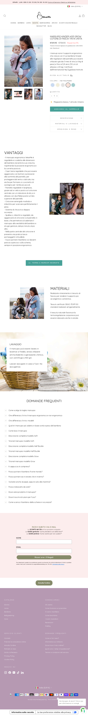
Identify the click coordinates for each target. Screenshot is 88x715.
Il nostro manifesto (52, 612)
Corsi (6, 619)
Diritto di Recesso (10, 652)
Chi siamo (48, 605)
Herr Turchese (73, 85)
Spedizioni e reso (66, 129)
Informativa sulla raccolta (23, 712)
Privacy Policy (9, 656)
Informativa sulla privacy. (58, 564)
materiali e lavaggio (66, 123)
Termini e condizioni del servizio (57, 652)
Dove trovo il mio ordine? (54, 645)
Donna (13, 23)
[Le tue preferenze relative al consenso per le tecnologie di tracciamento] (84, 711)
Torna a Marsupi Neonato (45, 263)
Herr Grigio (63, 85)
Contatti (7, 638)
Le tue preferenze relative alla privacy (54, 712)
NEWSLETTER (41, 26)
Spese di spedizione (67, 46)
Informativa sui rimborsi (54, 642)
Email (18, 547)
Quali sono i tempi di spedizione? (57, 649)
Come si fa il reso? (52, 638)
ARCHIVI (54, 23)
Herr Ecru (58, 85)
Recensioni (49, 622)
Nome (18, 538)
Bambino (21, 23)
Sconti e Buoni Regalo (68, 23)
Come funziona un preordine (55, 608)
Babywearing (45, 23)
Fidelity (47, 626)
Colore (61, 81)
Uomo (28, 23)
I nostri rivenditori (51, 619)
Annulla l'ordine (10, 645)
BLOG (50, 26)
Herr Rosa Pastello (68, 85)
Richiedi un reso (10, 649)
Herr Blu (52, 85)
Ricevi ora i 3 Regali (44, 557)
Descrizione (66, 118)
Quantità (55, 92)
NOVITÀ (35, 23)
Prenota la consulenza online (15, 642)
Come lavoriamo (51, 615)
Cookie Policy (9, 659)
